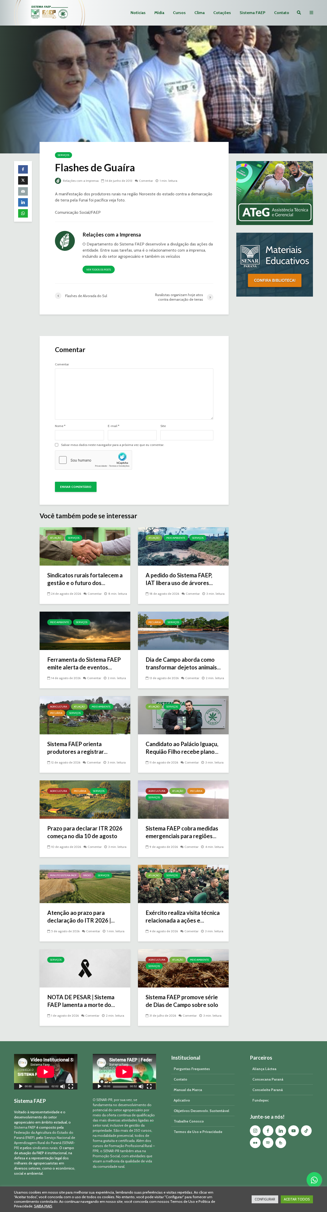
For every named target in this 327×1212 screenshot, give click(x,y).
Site (163, 426)
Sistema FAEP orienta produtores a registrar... (77, 747)
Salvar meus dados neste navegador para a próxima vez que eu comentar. (112, 444)
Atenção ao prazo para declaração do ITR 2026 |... (81, 916)
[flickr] (255, 1142)
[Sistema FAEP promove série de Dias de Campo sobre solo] (183, 968)
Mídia (159, 12)
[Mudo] (62, 1087)
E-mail (113, 426)
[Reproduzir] (20, 1087)
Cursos (179, 12)
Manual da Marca (188, 1089)
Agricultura (58, 706)
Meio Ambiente (175, 538)
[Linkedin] (280, 1130)
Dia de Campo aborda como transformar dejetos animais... (183, 663)
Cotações (222, 12)
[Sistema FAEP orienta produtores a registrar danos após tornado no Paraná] (85, 714)
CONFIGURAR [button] (265, 1199)
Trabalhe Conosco (189, 1121)
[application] (45, 1072)
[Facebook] (268, 1130)
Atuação (55, 538)
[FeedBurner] (280, 1142)
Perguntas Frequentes (192, 1069)
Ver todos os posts (98, 269)
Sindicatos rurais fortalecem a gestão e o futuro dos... (85, 579)
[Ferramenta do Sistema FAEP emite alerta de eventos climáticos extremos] (85, 630)
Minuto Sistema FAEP (63, 875)
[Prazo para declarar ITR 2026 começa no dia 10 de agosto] (85, 799)
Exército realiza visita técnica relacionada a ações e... (183, 916)
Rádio (87, 875)
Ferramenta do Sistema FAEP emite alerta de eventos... (84, 663)
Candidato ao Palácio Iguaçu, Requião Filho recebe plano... (182, 747)
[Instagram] (255, 1130)
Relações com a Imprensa (80, 181)
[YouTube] (293, 1130)
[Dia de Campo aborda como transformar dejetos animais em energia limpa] (183, 630)
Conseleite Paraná (267, 1089)
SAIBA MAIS (43, 1206)
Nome (60, 426)
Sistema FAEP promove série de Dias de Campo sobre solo (182, 1001)
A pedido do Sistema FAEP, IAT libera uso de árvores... (179, 579)
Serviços (63, 155)
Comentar (146, 181)
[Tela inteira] (70, 1087)
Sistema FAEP (252, 12)
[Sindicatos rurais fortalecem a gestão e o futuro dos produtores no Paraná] (85, 546)
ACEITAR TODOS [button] (297, 1199)
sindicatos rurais (45, 1148)
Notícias (138, 12)
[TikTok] (306, 1130)
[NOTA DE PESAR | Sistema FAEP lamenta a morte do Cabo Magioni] (85, 968)
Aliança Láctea (264, 1069)
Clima (199, 12)
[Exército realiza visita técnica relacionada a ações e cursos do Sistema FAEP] (183, 883)
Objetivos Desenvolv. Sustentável (201, 1110)
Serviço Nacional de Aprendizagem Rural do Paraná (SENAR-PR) (44, 1142)
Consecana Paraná (267, 1079)
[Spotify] (268, 1142)
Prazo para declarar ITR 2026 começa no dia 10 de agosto (84, 832)
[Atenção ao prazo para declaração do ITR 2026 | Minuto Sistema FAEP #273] (85, 883)
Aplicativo (182, 1100)
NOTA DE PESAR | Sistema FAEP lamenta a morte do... (81, 1001)
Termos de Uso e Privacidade (198, 1131)
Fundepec (260, 1100)
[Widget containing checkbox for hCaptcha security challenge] (93, 460)
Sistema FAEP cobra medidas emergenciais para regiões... (182, 832)
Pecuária (154, 622)
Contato (281, 12)
